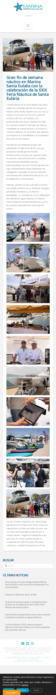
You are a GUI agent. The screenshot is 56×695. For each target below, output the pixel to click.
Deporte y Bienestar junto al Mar (21, 594)
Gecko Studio (34, 661)
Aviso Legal (43, 658)
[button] (28, 25)
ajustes (25, 685)
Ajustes (36, 690)
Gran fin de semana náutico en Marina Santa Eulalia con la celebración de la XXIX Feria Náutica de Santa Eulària (26, 605)
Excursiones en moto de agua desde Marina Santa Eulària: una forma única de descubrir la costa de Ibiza (26, 584)
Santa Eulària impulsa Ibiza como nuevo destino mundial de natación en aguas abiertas (28, 616)
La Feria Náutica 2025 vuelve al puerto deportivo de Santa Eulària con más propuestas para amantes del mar (27, 627)
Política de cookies (28, 659)
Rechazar (22, 690)
